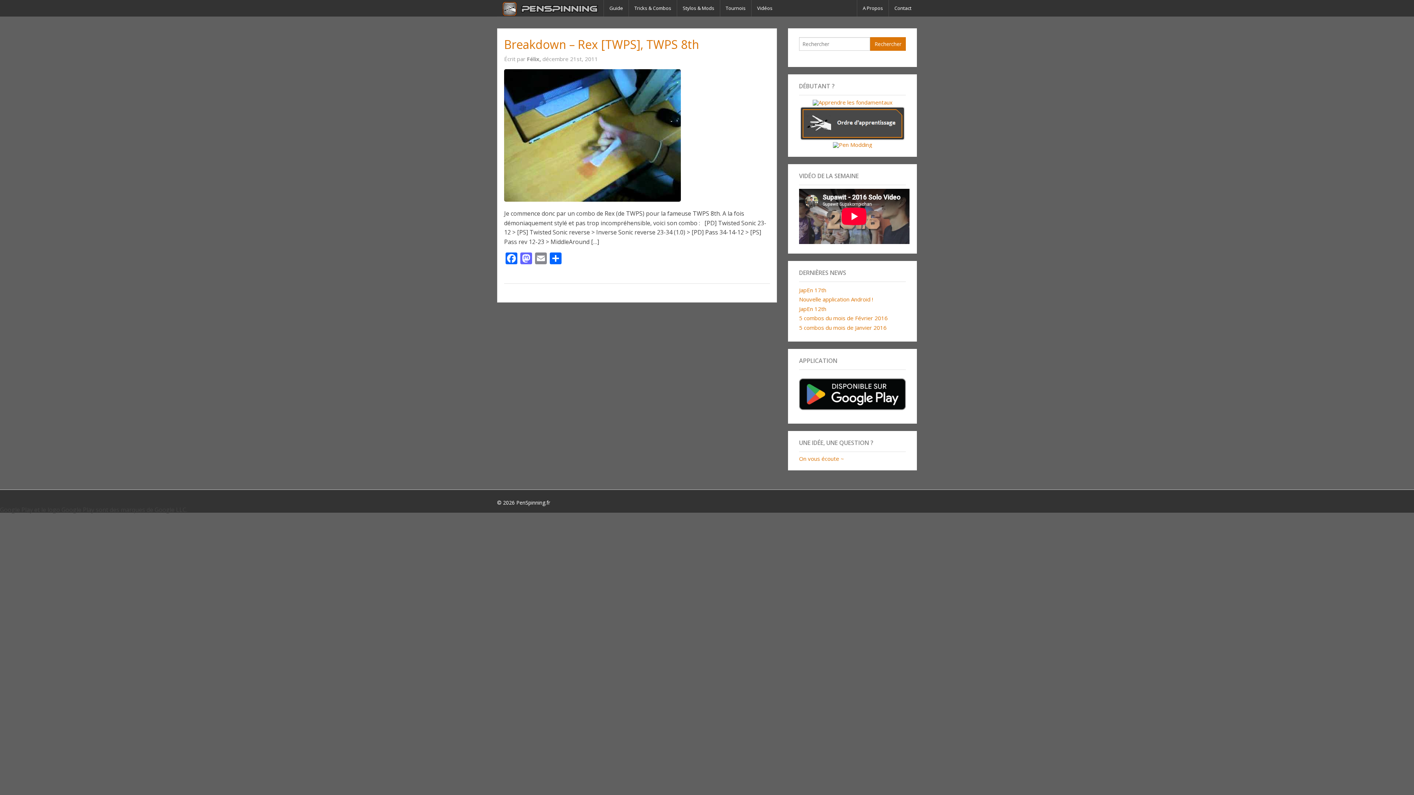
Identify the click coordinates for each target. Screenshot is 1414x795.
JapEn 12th (812, 308)
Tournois (736, 8)
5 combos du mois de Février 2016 (843, 318)
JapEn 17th (812, 290)
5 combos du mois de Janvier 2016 (843, 327)
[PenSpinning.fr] (550, 8)
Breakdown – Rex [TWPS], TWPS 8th (601, 44)
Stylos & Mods (698, 8)
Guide (616, 8)
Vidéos (765, 8)
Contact (902, 8)
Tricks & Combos (652, 8)
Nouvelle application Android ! (836, 299)
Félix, (534, 59)
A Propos (873, 8)
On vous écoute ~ (821, 458)
